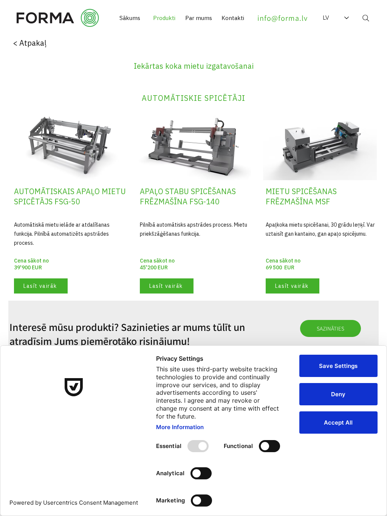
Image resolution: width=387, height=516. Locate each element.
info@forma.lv (282, 18)
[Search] (366, 18)
